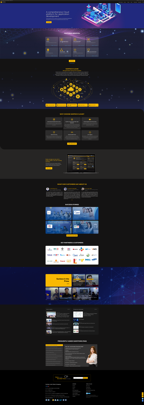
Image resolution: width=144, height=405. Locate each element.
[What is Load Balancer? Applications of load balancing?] (76, 327)
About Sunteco (121, 2)
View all (95, 309)
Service (125, 2)
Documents (139, 2)
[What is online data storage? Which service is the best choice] (76, 323)
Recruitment (135, 2)
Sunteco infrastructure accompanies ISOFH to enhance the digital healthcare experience (54, 230)
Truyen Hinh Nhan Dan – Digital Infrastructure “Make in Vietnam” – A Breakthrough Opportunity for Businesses (92, 283)
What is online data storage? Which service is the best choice (87, 323)
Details (52, 45)
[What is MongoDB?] (76, 319)
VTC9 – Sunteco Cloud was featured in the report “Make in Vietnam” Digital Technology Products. (85, 298)
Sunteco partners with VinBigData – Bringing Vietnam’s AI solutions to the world (53, 216)
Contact (142, 0)
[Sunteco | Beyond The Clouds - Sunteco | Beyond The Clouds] (3, 2)
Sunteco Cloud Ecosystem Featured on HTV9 (65, 298)
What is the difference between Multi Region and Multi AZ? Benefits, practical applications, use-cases (90, 314)
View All (69, 309)
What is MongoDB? (81, 319)
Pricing (128, 2)
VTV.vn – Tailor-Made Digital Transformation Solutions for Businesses (51, 297)
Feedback (138, 0)
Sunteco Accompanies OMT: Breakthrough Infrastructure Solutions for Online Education (80, 216)
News (131, 2)
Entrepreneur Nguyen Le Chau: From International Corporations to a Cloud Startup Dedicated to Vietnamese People (78, 283)
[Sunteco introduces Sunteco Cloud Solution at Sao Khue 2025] (49, 324)
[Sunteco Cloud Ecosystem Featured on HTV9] (65, 293)
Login (140, 0)
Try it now (55, 45)
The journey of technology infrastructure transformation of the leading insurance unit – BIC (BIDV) (80, 230)
